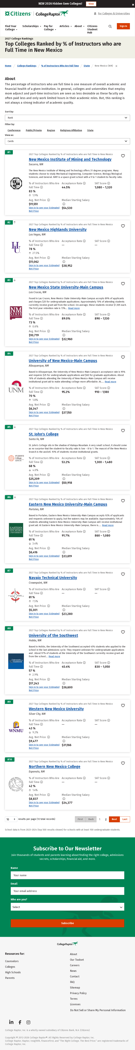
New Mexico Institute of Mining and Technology (70, 159)
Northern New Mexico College (54, 766)
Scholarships (30, 26)
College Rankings (26, 65)
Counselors (12, 961)
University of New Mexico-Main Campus (63, 360)
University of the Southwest (53, 635)
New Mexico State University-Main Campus (66, 287)
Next (114, 819)
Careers (75, 965)
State (87, 65)
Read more (74, 308)
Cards (11, 141)
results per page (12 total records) (36, 819)
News (73, 970)
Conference (14, 130)
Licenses (75, 1004)
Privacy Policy (78, 993)
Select (16, 907)
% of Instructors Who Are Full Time (60, 65)
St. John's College (44, 434)
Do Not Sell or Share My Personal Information (98, 1010)
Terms (74, 998)
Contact (74, 976)
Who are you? (19, 899)
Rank (10, 117)
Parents (10, 978)
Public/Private (34, 130)
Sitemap (75, 987)
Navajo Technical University (53, 577)
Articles (64, 26)
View (91, 3)
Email (14, 883)
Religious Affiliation (71, 130)
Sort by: (9, 111)
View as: (9, 135)
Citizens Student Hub (92, 29)
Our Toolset (77, 959)
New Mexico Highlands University (58, 229)
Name (14, 868)
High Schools (13, 972)
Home (8, 65)
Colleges (10, 966)
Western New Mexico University (56, 709)
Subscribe (67, 923)
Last (124, 819)
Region (51, 130)
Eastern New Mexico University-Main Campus (68, 504)
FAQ (72, 982)
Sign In (123, 26)
